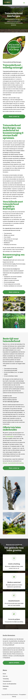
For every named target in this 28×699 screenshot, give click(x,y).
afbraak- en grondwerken (9, 463)
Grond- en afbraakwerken (9, 683)
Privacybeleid (22, 694)
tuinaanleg (21, 463)
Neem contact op (14, 116)
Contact (5, 688)
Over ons (5, 676)
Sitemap (14, 696)
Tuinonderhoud (7, 681)
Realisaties (6, 686)
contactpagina (9, 436)
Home (4, 673)
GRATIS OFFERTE (14, 662)
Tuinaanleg (6, 678)
